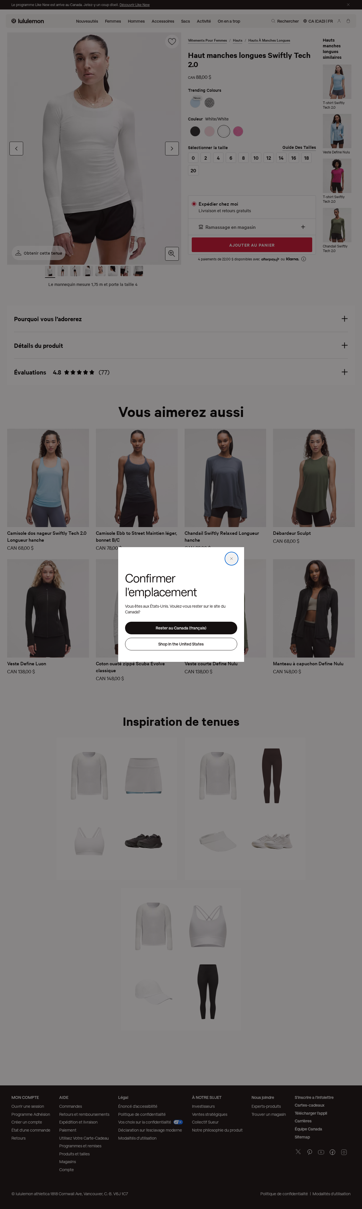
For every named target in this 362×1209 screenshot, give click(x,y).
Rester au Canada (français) (181, 627)
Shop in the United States (181, 643)
